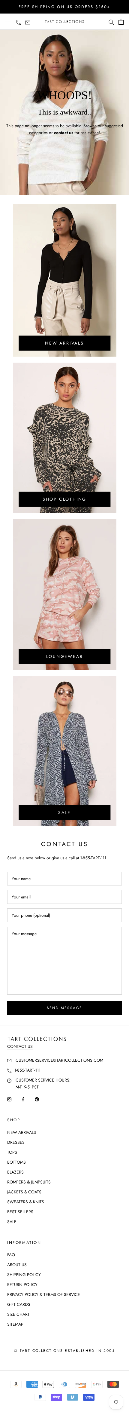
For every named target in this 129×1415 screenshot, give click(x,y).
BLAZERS (15, 1172)
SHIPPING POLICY (24, 1275)
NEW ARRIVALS (21, 1132)
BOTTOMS (16, 1162)
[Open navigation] (8, 22)
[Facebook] (23, 1098)
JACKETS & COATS (24, 1192)
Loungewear (64, 656)
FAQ (11, 1255)
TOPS (12, 1152)
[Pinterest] (37, 1098)
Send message (64, 1008)
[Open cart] (121, 22)
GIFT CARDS (18, 1304)
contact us (63, 133)
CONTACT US (20, 1046)
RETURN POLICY (22, 1284)
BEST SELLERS (20, 1212)
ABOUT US (17, 1265)
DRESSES (16, 1142)
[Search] (111, 21)
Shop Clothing (64, 499)
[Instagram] (9, 1098)
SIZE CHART (18, 1314)
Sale (64, 812)
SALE (11, 1222)
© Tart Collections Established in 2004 (64, 1350)
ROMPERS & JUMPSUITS (29, 1182)
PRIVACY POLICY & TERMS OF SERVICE (43, 1294)
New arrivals (64, 343)
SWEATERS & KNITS (25, 1202)
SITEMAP (15, 1324)
